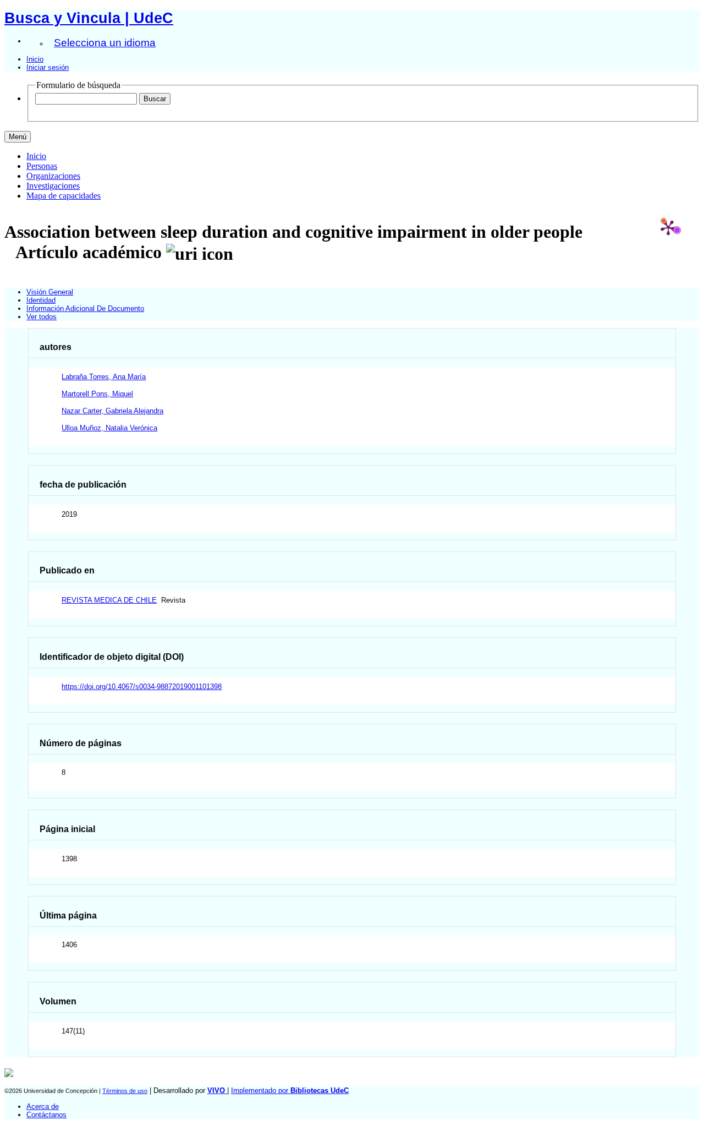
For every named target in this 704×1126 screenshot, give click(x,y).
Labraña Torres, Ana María (104, 377)
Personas (41, 166)
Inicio (34, 59)
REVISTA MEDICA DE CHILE (109, 600)
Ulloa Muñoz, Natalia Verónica (109, 428)
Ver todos (41, 317)
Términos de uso (124, 1090)
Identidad (41, 300)
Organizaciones (53, 176)
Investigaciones (53, 185)
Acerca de (42, 1106)
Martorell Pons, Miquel (97, 394)
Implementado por (290, 1090)
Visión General (49, 292)
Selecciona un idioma (105, 42)
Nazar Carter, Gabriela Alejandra (112, 411)
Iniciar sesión (47, 67)
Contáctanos (46, 1115)
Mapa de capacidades (63, 195)
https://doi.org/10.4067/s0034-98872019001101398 (142, 686)
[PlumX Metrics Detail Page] (668, 227)
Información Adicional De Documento (85, 308)
